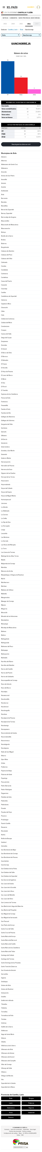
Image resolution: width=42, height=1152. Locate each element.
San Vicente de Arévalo (8, 970)
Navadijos (4, 691)
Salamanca (10, 1108)
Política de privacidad (15, 1131)
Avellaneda (4, 191)
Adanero (3, 157)
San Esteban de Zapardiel (9, 876)
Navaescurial (5, 695)
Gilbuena (4, 435)
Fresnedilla (4, 405)
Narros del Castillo (7, 669)
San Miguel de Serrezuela (9, 917)
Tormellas (4, 1012)
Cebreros (4, 300)
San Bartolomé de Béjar (8, 850)
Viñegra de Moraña (7, 1076)
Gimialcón (4, 443)
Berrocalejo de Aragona (8, 217)
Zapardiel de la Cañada (8, 1083)
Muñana (3, 631)
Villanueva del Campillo (8, 1061)
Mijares (3, 605)
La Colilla (4, 518)
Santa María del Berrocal (9, 940)
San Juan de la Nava (7, 891)
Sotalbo (3, 996)
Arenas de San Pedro (7, 176)
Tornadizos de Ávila (7, 1015)
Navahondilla (5, 699)
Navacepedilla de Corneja (9, 680)
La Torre (3, 548)
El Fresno (4, 364)
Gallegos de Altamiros (8, 417)
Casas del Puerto (6, 281)
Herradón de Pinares (7, 466)
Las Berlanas (5, 537)
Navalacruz (4, 703)
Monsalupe (4, 624)
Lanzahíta (4, 533)
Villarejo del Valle (6, 1068)
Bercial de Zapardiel (7, 209)
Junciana (4, 503)
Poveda (3, 808)
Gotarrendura (5, 447)
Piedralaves (5, 804)
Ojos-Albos (4, 759)
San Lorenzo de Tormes (8, 902)
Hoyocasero (5, 481)
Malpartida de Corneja (8, 563)
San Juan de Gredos (7, 884)
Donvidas (4, 345)
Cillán (3, 311)
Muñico (3, 635)
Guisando (4, 454)
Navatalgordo (5, 744)
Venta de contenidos (16, 1129)
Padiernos (4, 767)
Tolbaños (4, 1008)
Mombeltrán (5, 620)
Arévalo (3, 183)
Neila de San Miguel (7, 752)
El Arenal (4, 349)
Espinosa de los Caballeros (9, 394)
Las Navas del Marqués (8, 545)
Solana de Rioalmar (7, 989)
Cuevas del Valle (6, 334)
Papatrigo (4, 778)
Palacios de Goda (6, 774)
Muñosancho (5, 654)
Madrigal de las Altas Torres (10, 556)
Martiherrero (5, 582)
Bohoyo (3, 232)
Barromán (4, 198)
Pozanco (4, 816)
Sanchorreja (5, 865)
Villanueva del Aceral (7, 1057)
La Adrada (4, 507)
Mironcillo (4, 612)
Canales (3, 266)
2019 (13, 24)
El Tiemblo (4, 390)
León (11, 1103)
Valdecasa (4, 1030)
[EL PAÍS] (12, 7)
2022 (5, 24)
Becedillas (4, 206)
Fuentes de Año (6, 413)
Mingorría (4, 609)
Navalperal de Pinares (8, 718)
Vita (2, 1079)
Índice (18, 1135)
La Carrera (4, 514)
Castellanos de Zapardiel (9, 296)
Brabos (3, 240)
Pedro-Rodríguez (6, 789)
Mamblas (4, 567)
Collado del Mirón (6, 322)
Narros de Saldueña (7, 676)
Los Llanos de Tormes (8, 552)
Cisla (2, 315)
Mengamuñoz (5, 597)
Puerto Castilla (5, 823)
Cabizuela (4, 262)
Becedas (4, 202)
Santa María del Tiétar (8, 951)
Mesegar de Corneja (7, 601)
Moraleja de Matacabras (8, 627)
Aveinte (3, 187)
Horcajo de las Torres (8, 477)
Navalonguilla (5, 710)
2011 (29, 24)
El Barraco (4, 356)
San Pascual (5, 921)
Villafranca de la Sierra (8, 1045)
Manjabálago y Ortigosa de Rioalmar (12, 575)
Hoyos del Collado (6, 488)
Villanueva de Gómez (7, 1053)
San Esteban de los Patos (9, 868)
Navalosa (4, 714)
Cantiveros (4, 273)
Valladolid (31, 1112)
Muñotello (4, 658)
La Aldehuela (5, 511)
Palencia (31, 1103)
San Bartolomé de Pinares (9, 857)
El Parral (3, 386)
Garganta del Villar (7, 424)
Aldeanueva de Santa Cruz (9, 164)
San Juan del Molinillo (8, 895)
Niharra (3, 755)
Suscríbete (30, 7)
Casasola (4, 285)
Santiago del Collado (7, 955)
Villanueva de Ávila (7, 1049)
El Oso (3, 383)
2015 (21, 24)
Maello (3, 560)
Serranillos (4, 974)
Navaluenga (5, 725)
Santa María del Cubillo (8, 944)
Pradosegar (5, 819)
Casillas (3, 292)
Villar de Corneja (6, 1064)
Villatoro (3, 1072)
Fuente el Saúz (5, 409)
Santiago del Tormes (7, 959)
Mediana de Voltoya (7, 590)
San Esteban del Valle (8, 872)
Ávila (2, 194)
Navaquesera (5, 729)
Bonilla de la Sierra (7, 236)
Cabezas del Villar (6, 258)
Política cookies (26, 1131)
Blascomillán (5, 221)
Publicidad (26, 1129)
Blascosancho (5, 228)
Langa (3, 530)
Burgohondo (5, 247)
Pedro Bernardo (6, 786)
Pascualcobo (5, 782)
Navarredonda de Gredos (9, 733)
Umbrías (3, 1023)
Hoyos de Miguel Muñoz (8, 496)
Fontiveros (4, 401)
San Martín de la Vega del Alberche (12, 906)
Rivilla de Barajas (6, 838)
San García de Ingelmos (8, 880)
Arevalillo (4, 179)
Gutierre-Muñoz (6, 458)
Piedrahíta (4, 801)
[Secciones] (3, 7)
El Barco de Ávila (6, 353)
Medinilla (4, 594)
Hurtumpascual (6, 499)
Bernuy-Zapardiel (6, 213)
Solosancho (5, 993)
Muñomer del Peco (7, 646)
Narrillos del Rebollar (7, 665)
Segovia (31, 1108)
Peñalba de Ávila (6, 797)
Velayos (3, 1038)
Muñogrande (5, 643)
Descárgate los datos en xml (21, 144)
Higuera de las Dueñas (8, 473)
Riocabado (4, 831)
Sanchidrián (5, 861)
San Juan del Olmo (7, 899)
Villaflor (3, 1042)
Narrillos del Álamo (7, 661)
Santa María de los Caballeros (10, 948)
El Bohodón (4, 360)
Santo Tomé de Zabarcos (9, 966)
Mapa (20, 1133)
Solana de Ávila (6, 985)
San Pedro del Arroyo (8, 925)
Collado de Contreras (7, 319)
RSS (22, 1135)
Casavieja (4, 289)
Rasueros (4, 827)
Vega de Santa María (7, 1034)
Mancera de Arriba (7, 571)
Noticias (5, 18)
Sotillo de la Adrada (7, 1000)
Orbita (3, 763)
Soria (11, 1112)
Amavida (4, 172)
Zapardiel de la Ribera (8, 1087)
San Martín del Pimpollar (9, 910)
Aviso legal (33, 1129)
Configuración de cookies (11, 1133)
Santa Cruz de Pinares (8, 932)
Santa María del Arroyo (8, 936)
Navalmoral (4, 707)
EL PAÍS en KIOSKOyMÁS (29, 1133)
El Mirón (3, 379)
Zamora (10, 1117)
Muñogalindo (5, 639)
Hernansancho (5, 462)
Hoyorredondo (5, 484)
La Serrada (4, 541)
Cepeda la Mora (6, 304)
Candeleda (4, 270)
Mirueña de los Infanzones (9, 616)
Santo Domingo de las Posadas (11, 963)
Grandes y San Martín (8, 450)
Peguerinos (4, 793)
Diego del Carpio (6, 337)
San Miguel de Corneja (8, 914)
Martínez (4, 586)
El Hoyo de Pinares (7, 371)
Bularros (3, 243)
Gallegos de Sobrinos (7, 420)
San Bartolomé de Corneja (9, 853)
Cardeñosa (4, 277)
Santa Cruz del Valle (7, 929)
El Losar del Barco (7, 375)
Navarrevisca (5, 740)
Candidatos (13, 18)
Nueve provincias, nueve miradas (29, 18)
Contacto (6, 1129)
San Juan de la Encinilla (8, 887)
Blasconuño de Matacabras (9, 225)
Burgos (31, 1098)
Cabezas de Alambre (7, 251)
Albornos (4, 160)
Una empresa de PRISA (20, 1142)
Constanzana (5, 326)
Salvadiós (4, 846)
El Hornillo (4, 368)
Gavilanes (4, 428)
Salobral (3, 842)
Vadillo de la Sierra (7, 1027)
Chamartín (4, 307)
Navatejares (5, 748)
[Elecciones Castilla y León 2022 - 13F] (21, 12)
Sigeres (3, 978)
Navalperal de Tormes (8, 722)
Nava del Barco (6, 688)
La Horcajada (5, 526)
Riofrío (3, 835)
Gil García (4, 439)
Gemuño (3, 432)
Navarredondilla (6, 737)
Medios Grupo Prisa (21, 1147)
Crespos (3, 330)
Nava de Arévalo (6, 684)
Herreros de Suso (6, 469)
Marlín (3, 578)
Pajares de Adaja (6, 771)
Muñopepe (4, 650)
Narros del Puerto (6, 673)
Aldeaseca (4, 168)
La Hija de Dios (6, 522)
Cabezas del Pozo (6, 255)
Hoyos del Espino (6, 492)
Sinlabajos (4, 981)
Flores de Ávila (5, 398)
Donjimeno (4, 341)
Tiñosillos (4, 1004)
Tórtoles (3, 1019)
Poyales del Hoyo (6, 812)
